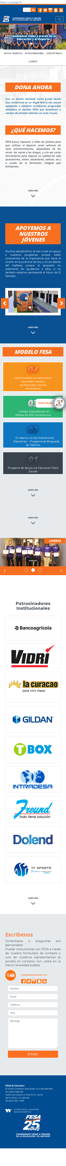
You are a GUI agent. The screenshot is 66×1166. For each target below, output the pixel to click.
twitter (45, 10)
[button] (5, 37)
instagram (50, 10)
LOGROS (33, 61)
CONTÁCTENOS (54, 53)
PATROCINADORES (34, 53)
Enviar (33, 1054)
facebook (40, 10)
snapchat (56, 10)
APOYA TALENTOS (13, 53)
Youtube (61, 10)
